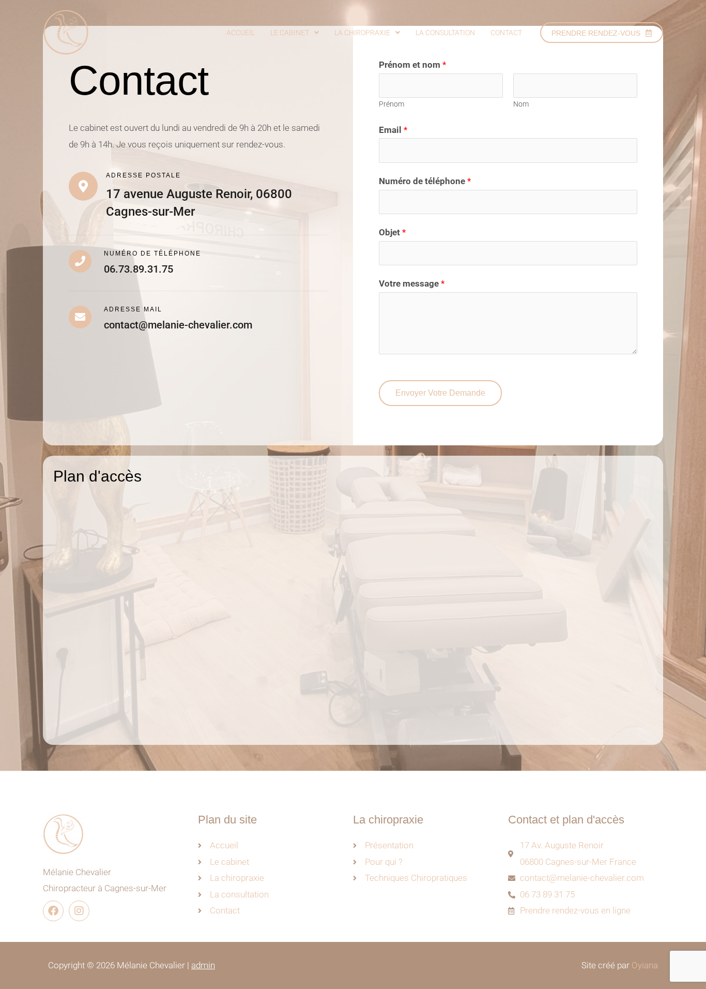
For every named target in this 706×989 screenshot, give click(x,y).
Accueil (240, 32)
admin (203, 965)
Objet (392, 232)
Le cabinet (289, 32)
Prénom (391, 104)
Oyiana (645, 965)
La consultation (445, 32)
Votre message (411, 283)
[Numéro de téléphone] (80, 261)
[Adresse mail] (80, 317)
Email (393, 130)
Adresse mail (133, 309)
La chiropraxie (362, 32)
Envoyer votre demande (440, 392)
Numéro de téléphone (152, 253)
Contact (506, 32)
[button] (295, 32)
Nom (521, 104)
